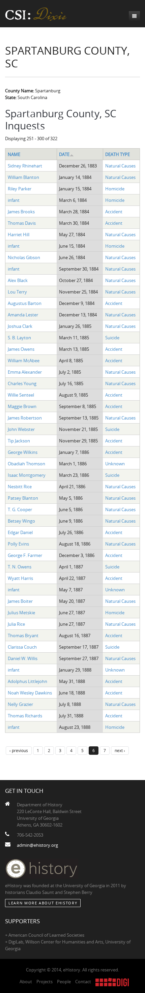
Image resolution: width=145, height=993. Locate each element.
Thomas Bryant (23, 635)
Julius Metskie (21, 613)
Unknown (115, 464)
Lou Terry (17, 292)
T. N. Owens (19, 567)
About (26, 982)
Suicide (112, 338)
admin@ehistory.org (37, 845)
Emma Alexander (25, 372)
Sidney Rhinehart (25, 166)
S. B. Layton (19, 338)
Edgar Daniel (20, 532)
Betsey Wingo (21, 521)
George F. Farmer (25, 555)
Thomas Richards (25, 716)
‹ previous (18, 750)
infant (14, 200)
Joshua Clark (20, 326)
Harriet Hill (18, 234)
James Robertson (25, 418)
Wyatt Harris (20, 578)
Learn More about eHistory (42, 902)
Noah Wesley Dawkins (30, 693)
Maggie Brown (22, 406)
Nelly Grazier (20, 704)
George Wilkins (22, 452)
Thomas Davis (22, 223)
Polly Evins (18, 544)
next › (120, 750)
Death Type (117, 154)
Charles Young (22, 383)
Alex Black (18, 280)
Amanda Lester (23, 315)
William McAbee (23, 361)
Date (64, 154)
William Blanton (23, 177)
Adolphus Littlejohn (27, 681)
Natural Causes (120, 166)
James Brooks (21, 212)
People (64, 982)
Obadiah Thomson (26, 464)
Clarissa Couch (22, 647)
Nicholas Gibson (24, 257)
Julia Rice (16, 624)
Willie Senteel (21, 395)
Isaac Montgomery (27, 475)
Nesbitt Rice (20, 487)
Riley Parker (19, 189)
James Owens (21, 349)
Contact (83, 982)
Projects (44, 982)
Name (14, 154)
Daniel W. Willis (22, 658)
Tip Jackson (19, 441)
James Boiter (20, 601)
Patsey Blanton (23, 498)
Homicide (114, 189)
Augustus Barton (24, 303)
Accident (113, 212)
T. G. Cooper (20, 509)
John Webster (21, 429)
